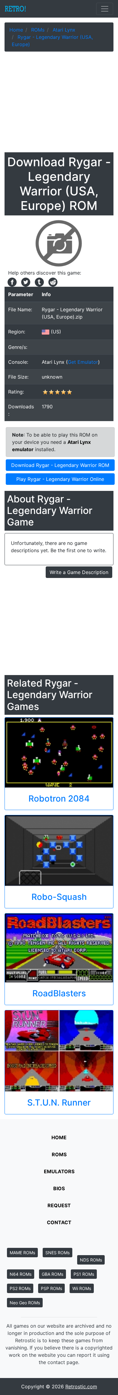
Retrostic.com (81, 1386)
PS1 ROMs (84, 1274)
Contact (59, 1222)
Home (59, 1137)
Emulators (59, 1171)
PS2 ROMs (20, 1288)
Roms (59, 1154)
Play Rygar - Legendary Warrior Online (60, 479)
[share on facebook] (11, 282)
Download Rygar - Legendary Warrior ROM (60, 465)
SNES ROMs (57, 1252)
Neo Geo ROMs (25, 1302)
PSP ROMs (51, 1288)
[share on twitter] (25, 282)
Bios (59, 1188)
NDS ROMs (91, 1259)
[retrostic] (15, 8)
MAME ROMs (22, 1252)
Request (59, 1205)
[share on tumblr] (38, 282)
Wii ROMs (81, 1288)
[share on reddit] (51, 282)
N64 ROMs (20, 1274)
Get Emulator (83, 362)
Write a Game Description (79, 572)
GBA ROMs (52, 1274)
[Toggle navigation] (104, 9)
